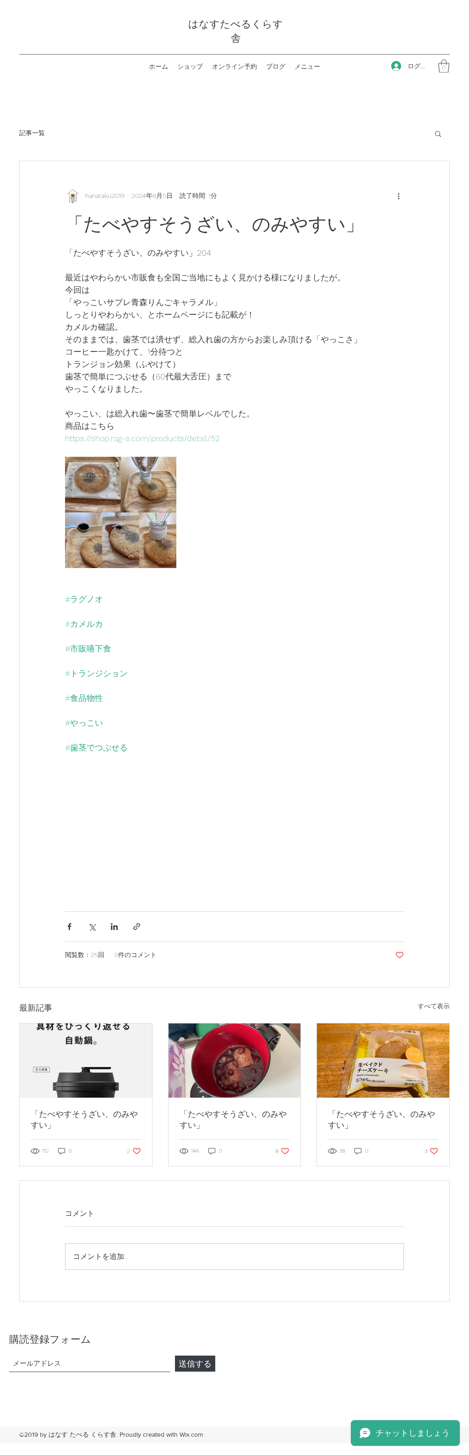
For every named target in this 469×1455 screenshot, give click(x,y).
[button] (443, 66)
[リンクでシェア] (136, 926)
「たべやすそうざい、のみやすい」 (84, 1119)
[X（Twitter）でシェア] (91, 926)
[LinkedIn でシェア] (114, 926)
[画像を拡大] (120, 512)
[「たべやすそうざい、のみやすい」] (86, 1060)
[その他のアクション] (398, 196)
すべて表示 (434, 1006)
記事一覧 (32, 133)
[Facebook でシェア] (69, 926)
